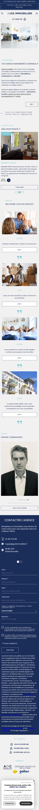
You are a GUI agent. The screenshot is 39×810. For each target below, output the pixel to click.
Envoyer (10, 650)
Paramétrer (9, 803)
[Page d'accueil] (19, 13)
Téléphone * (6, 597)
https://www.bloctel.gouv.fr (12, 715)
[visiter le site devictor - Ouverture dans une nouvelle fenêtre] (25, 767)
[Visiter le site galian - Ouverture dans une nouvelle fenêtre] (24, 771)
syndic (18, 96)
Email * (4, 588)
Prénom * (5, 579)
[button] (17, 192)
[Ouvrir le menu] (37, 13)
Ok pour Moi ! (26, 803)
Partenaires (34, 804)
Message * (5, 616)
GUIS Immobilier (7, 69)
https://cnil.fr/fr (28, 694)
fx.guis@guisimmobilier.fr (16, 544)
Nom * (4, 569)
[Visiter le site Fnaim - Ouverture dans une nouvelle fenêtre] (15, 772)
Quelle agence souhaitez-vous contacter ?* (17, 606)
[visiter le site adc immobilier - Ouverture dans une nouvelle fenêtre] (7, 767)
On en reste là (25, 782)
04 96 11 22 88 (11, 539)
